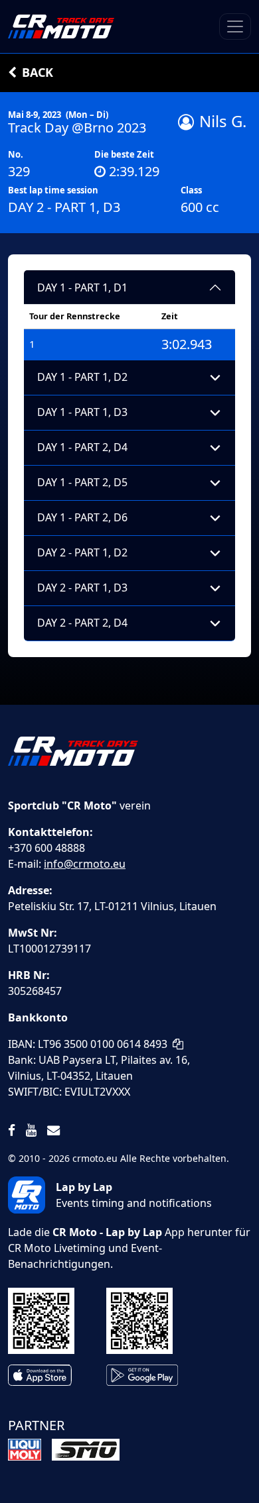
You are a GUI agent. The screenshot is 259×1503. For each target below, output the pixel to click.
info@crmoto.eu (85, 863)
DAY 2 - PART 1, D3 (82, 587)
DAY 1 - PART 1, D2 (82, 377)
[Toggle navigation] (235, 26)
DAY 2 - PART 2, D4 (82, 622)
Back (37, 72)
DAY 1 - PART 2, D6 (82, 517)
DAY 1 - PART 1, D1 (82, 287)
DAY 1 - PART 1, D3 (82, 412)
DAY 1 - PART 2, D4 (82, 447)
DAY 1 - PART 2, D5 (82, 482)
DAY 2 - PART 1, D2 (82, 552)
